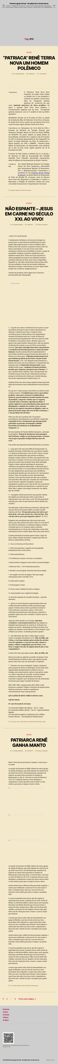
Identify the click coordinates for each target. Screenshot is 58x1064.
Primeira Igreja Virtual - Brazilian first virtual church (29, 3)
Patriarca (19, 985)
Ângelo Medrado (20, 73)
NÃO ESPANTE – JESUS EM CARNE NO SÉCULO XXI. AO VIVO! (29, 214)
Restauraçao (35, 985)
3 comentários (42, 73)
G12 (21, 190)
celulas (17, 190)
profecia (30, 721)
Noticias (6, 1009)
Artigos (29, 52)
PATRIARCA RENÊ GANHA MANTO (29, 742)
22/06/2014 (31, 73)
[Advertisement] (29, 27)
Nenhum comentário (42, 224)
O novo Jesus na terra (22, 721)
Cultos (5, 1012)
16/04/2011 (30, 751)
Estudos (29, 203)
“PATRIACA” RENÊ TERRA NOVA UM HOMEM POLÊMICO (29, 63)
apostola (12, 190)
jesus (14, 721)
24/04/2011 (30, 224)
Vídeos (5, 1017)
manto (14, 985)
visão (44, 721)
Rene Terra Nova (26, 190)
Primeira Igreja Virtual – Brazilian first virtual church (23, 1060)
